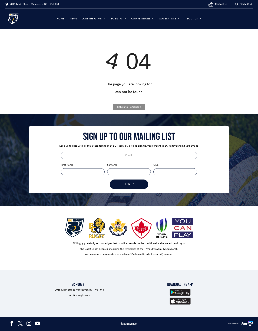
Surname (112, 165)
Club (155, 165)
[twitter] (20, 324)
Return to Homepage (129, 107)
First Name (67, 165)
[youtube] (37, 324)
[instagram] (29, 324)
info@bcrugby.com (79, 295)
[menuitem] (60, 18)
